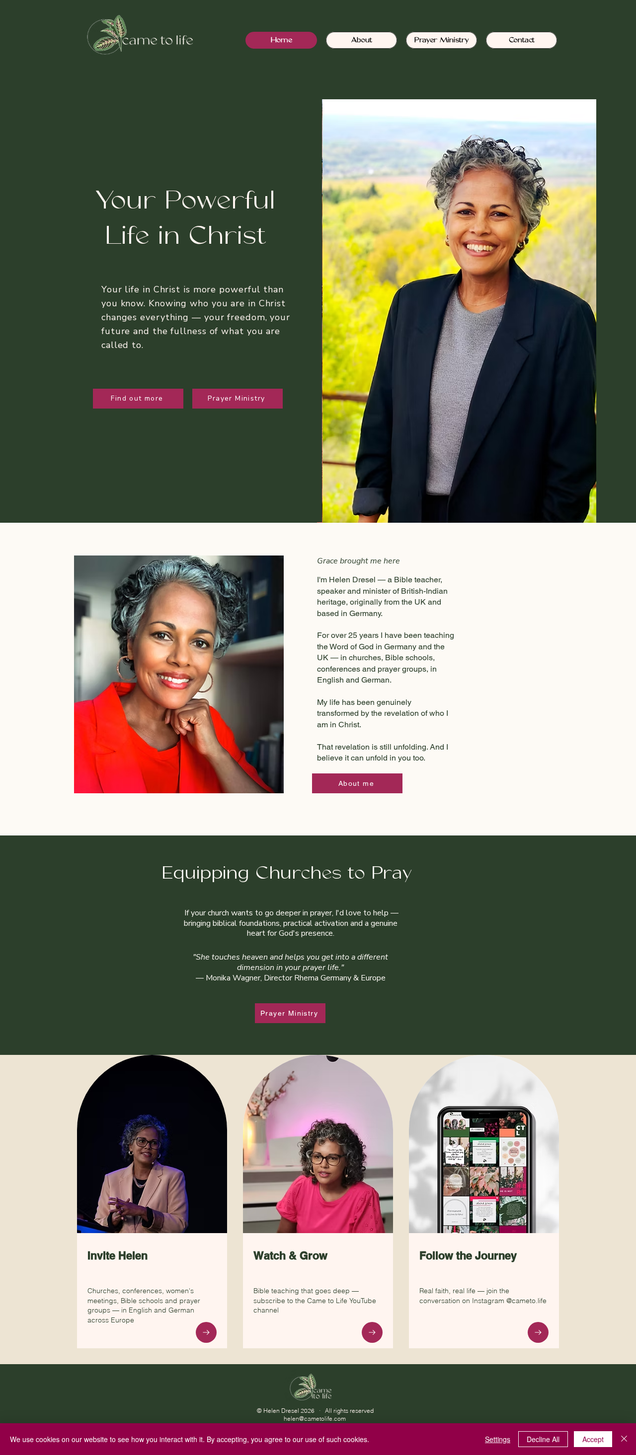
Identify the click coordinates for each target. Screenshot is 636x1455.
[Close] (624, 1439)
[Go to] (206, 1332)
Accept (593, 1439)
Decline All (543, 1439)
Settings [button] (497, 1439)
